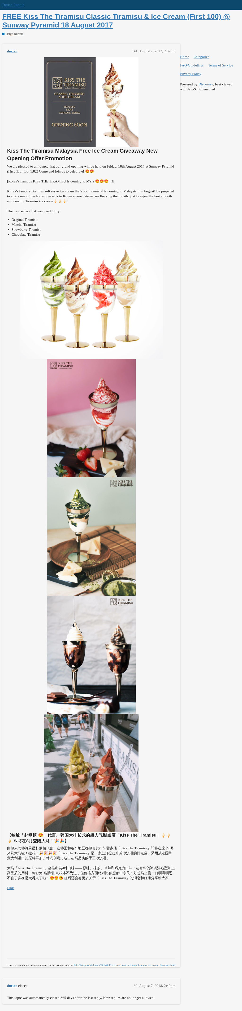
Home (184, 57)
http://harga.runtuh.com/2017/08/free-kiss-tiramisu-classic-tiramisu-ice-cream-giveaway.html (124, 964)
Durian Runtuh (13, 5)
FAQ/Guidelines (192, 65)
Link (10, 888)
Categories (201, 57)
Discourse (206, 84)
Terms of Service (220, 65)
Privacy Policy (190, 74)
